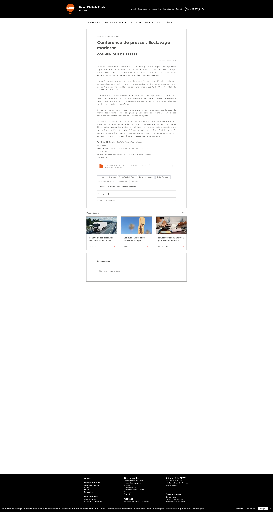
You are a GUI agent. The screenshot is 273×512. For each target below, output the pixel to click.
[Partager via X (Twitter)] (103, 194)
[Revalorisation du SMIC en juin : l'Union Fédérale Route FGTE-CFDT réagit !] (171, 225)
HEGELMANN (123, 181)
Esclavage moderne (146, 177)
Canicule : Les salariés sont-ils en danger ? (134, 239)
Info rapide (136, 22)
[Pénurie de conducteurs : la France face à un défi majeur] (101, 225)
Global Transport (163, 177)
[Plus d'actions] (174, 36)
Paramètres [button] (239, 509)
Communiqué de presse (115, 22)
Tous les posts (93, 22)
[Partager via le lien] (108, 194)
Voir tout (183, 212)
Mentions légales (198, 509)
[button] (184, 22)
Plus (168, 22)
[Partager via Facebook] (98, 194)
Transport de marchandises (126, 187)
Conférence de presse (106, 181)
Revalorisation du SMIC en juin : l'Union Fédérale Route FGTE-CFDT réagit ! (171, 239)
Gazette (149, 22)
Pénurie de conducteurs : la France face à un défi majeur (101, 239)
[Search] (203, 9)
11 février (135, 181)
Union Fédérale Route (92, 7)
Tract (159, 22)
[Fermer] (270, 508)
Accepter (263, 509)
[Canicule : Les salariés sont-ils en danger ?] (136, 225)
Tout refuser (251, 509)
